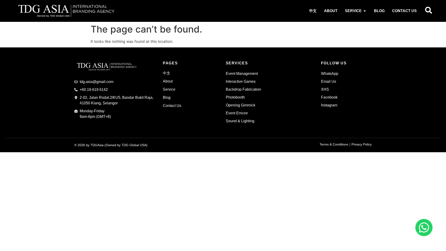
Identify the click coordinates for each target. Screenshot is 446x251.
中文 (166, 73)
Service (169, 89)
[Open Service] (365, 11)
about (168, 81)
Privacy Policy (361, 144)
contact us (172, 106)
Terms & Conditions (334, 144)
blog (167, 97)
